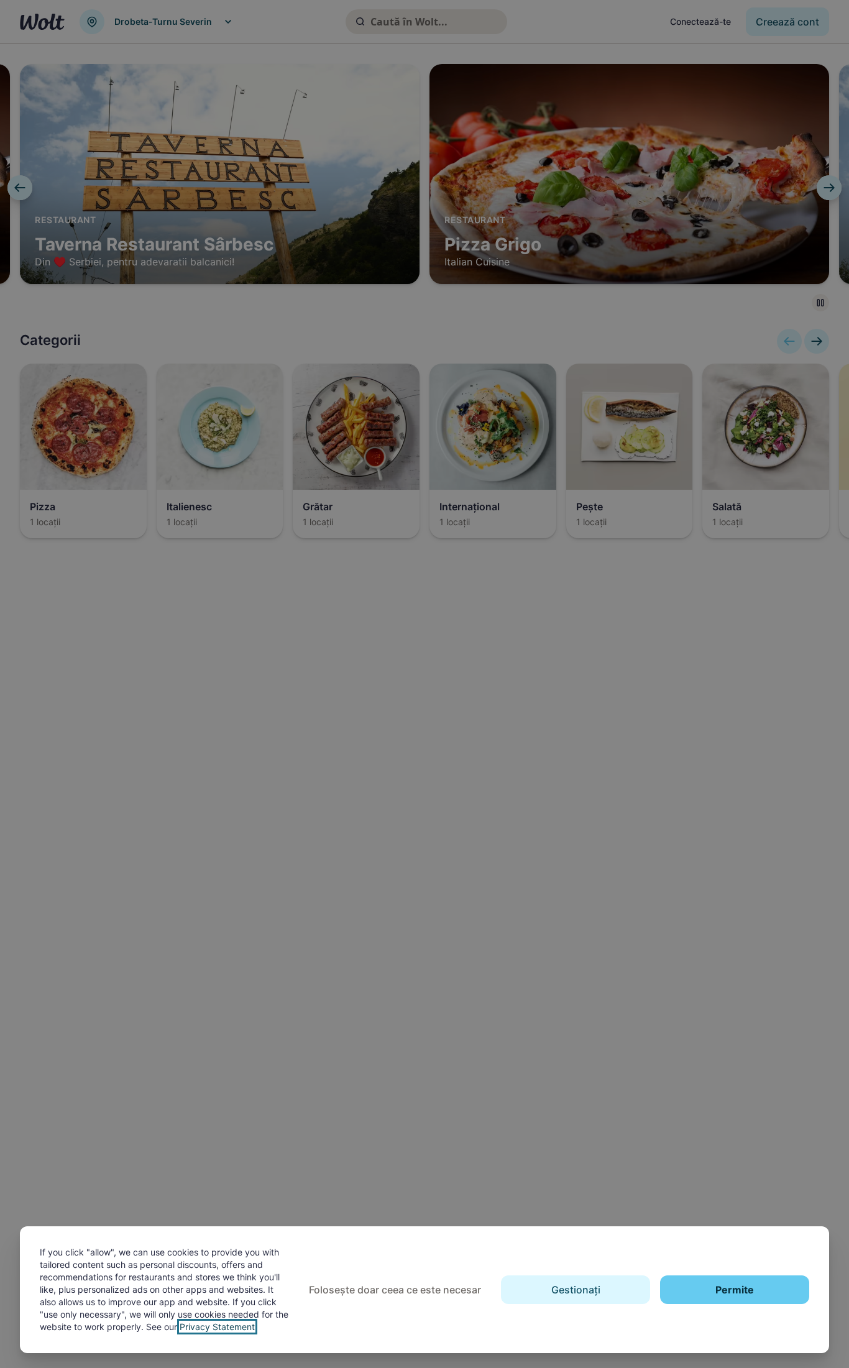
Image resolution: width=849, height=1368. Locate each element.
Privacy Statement (217, 1326)
